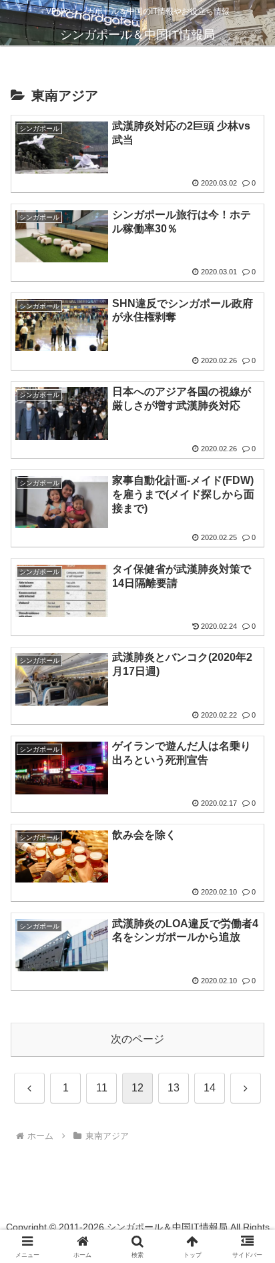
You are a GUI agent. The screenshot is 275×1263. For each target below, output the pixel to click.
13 (174, 1087)
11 (101, 1087)
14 (210, 1087)
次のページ (137, 1039)
